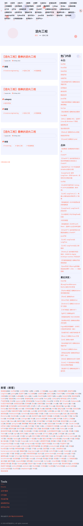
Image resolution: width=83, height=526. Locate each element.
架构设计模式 (5, 464)
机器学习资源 (46, 416)
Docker (51, 436)
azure (30, 434)
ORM (10, 441)
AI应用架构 (18, 6)
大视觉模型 (63, 3)
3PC (35, 426)
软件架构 (68, 15)
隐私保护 (59, 406)
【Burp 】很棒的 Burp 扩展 (70, 336)
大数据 (8, 439)
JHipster (65, 439)
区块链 (27, 404)
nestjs (31, 458)
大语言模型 (73, 3)
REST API (64, 411)
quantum (4, 453)
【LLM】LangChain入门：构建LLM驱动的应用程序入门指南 (70, 196)
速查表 (28, 461)
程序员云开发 (5, 507)
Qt (66, 446)
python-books (49, 453)
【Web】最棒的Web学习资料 (70, 359)
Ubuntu (76, 426)
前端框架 (28, 399)
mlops (48, 401)
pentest (59, 453)
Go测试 (49, 411)
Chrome (23, 426)
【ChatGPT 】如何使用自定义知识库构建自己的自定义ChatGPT (70, 160)
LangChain (4, 394)
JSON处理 (40, 421)
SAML (27, 421)
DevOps (3, 409)
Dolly (69, 428)
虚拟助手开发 (49, 12)
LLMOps (54, 399)
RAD (34, 468)
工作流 (60, 434)
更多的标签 (4, 471)
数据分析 (33, 414)
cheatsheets (37, 461)
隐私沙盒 (60, 409)
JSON (72, 406)
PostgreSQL (39, 401)
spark (39, 448)
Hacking (16, 439)
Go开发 (63, 64)
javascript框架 (40, 419)
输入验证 (4, 441)
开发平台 (39, 18)
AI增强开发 (8, 12)
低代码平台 (35, 416)
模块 (52, 441)
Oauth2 (63, 431)
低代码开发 (41, 411)
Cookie (3, 399)
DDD (68, 461)
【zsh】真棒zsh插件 (67, 340)
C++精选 (62, 458)
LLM (35, 391)
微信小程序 (46, 439)
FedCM (68, 409)
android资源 (16, 466)
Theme (3, 434)
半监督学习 (63, 444)
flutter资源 (59, 466)
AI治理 (39, 6)
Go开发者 (68, 394)
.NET (2, 439)
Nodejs (62, 416)
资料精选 (29, 401)
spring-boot (15, 424)
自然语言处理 (18, 404)
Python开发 (21, 15)
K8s (21, 444)
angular (51, 391)
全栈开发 (64, 78)
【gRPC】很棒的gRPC (68, 313)
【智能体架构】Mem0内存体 (70, 317)
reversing (8, 146)
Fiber (16, 441)
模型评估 (11, 428)
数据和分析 (61, 12)
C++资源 (32, 439)
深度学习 (50, 396)
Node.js (62, 428)
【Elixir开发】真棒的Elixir (69, 300)
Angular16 (4, 421)
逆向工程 (27, 71)
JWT (33, 421)
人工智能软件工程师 (50, 426)
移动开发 (59, 15)
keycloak (37, 434)
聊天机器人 (38, 12)
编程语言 (71, 12)
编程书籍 (10, 461)
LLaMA (33, 411)
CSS (45, 414)
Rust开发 (64, 68)
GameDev (24, 414)
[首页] (1, 10)
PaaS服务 (64, 115)
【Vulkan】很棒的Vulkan (69, 349)
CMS (40, 414)
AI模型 (31, 9)
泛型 (57, 441)
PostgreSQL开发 (6, 444)
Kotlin (28, 416)
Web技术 (65, 396)
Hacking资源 (21, 464)
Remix (69, 426)
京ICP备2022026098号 (16, 516)
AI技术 (20, 3)
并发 (70, 431)
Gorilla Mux (33, 441)
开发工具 (36, 428)
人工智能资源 (71, 458)
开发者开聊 (4, 499)
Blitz (32, 419)
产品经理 (4, 401)
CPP (33, 448)
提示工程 (50, 394)
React (77, 394)
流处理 (45, 448)
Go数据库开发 (44, 441)
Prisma (51, 406)
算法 (36, 409)
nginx (16, 434)
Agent (66, 406)
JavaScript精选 (70, 466)
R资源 (63, 461)
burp (59, 451)
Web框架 (27, 431)
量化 (13, 464)
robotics (70, 456)
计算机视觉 (28, 409)
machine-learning (55, 414)
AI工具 (7, 9)
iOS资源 (43, 466)
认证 (2, 424)
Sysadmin (56, 464)
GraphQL (66, 404)
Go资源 (55, 416)
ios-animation (5, 458)
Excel (2, 419)
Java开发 (41, 15)
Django (58, 436)
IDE (72, 453)
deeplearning (25, 468)
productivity (53, 446)
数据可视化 (12, 409)
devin (17, 419)
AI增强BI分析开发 (51, 9)
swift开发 (57, 456)
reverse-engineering (12, 71)
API (38, 424)
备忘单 (3, 461)
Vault (16, 444)
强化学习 (31, 464)
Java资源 (74, 464)
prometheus (13, 436)
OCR (10, 453)
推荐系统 (4, 414)
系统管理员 (65, 464)
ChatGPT (39, 9)
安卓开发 (24, 458)
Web (10, 456)
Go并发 (47, 421)
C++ (37, 406)
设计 (43, 464)
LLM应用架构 (29, 6)
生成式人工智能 (68, 419)
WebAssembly (14, 414)
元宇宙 (27, 448)
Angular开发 (5, 411)
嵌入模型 (44, 446)
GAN (21, 436)
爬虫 (44, 458)
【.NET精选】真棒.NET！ (69, 310)
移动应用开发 (5, 431)
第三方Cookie (64, 401)
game (22, 453)
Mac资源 (35, 466)
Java (57, 396)
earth (10, 434)
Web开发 (50, 15)
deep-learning (32, 451)
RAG (11, 401)
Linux (55, 404)
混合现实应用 (65, 128)
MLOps (63, 6)
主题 (75, 431)
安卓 (72, 399)
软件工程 (23, 434)
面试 (49, 458)
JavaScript (37, 399)
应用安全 (43, 436)
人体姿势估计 (60, 448)
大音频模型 (8, 6)
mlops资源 (55, 461)
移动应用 (64, 91)
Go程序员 (41, 394)
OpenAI (48, 404)
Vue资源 (51, 466)
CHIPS (30, 426)
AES (71, 439)
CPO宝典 (4, 495)
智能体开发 (28, 12)
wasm (20, 409)
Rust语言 (4, 448)
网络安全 (32, 424)
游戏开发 (73, 414)
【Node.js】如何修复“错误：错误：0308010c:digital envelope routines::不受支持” (70, 254)
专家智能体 (14, 426)
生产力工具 (46, 434)
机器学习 (22, 394)
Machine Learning (69, 436)
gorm (56, 411)
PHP (69, 416)
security (72, 421)
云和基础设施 (18, 18)
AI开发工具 (4, 426)
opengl (66, 453)
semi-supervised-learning (9, 446)
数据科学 (4, 406)
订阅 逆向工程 (5, 162)
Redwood (51, 419)
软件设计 (7, 18)
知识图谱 (4, 436)
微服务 (47, 409)
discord (55, 444)
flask (38, 464)
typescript (19, 401)
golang (13, 394)
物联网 (24, 424)
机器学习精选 (5, 466)
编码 (61, 446)
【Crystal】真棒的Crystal (69, 139)
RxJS (51, 428)
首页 (6, 3)
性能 (48, 464)
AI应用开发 (18, 12)
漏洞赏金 (4, 456)
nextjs (21, 416)
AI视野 (35, 3)
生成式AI (43, 3)
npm (73, 451)
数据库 (25, 456)
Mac (38, 439)
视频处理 (23, 451)
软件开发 (31, 15)
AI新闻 (28, 3)
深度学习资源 (45, 444)
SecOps (63, 108)
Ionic (51, 448)
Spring (27, 436)
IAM (20, 431)
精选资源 (74, 396)
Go (29, 391)
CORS (34, 431)
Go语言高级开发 (22, 406)
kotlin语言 (43, 451)
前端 (70, 446)
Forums (3, 487)
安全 (33, 404)
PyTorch (17, 456)
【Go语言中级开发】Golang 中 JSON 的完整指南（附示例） (70, 187)
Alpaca (12, 421)
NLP (55, 401)
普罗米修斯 (35, 446)
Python (26, 396)
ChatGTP (59, 394)
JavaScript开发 (10, 15)
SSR (56, 428)
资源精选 (38, 71)
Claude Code (73, 424)
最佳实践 (44, 428)
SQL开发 (63, 281)
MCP (53, 409)
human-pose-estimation (9, 451)
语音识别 (76, 409)
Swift (74, 416)
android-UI (26, 466)
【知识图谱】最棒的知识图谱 (70, 112)
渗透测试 (24, 439)
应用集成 (64, 88)
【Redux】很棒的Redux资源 (70, 132)
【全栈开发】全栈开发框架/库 (70, 332)
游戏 (16, 453)
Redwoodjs (75, 401)
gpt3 (54, 434)
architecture (25, 446)
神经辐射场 (18, 448)
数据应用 (64, 95)
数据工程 (48, 456)
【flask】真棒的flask (67, 297)
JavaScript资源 (5, 468)
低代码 (14, 431)
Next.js (46, 399)
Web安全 (14, 416)
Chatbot (66, 451)
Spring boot (29, 444)
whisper (43, 406)
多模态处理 (52, 3)
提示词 (10, 396)
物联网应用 (64, 125)
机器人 (65, 414)
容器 (55, 458)
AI (59, 404)
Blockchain (4, 416)
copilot (62, 426)
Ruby (43, 424)
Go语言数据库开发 (53, 431)
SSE (40, 426)
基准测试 (41, 431)
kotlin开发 (52, 451)
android (19, 399)
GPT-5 (64, 424)
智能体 (11, 399)
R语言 (37, 444)
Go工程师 (31, 394)
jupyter (70, 434)
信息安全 (50, 424)
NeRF (11, 448)
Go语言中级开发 (6, 404)
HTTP (69, 441)
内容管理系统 (30, 453)
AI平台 (14, 9)
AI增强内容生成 (64, 9)
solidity (38, 458)
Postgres (24, 441)
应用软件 (29, 18)
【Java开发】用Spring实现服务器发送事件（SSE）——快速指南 (71, 268)
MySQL (40, 453)
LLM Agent (24, 419)
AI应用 (12, 3)
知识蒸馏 (16, 458)
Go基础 (18, 396)
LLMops (55, 6)
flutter (58, 424)
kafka (71, 411)
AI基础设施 (71, 6)
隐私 (7, 424)
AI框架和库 (22, 9)
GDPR (59, 419)
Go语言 (22, 391)
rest (63, 456)
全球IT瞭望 (4, 491)
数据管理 (47, 6)
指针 (63, 441)
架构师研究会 (5, 503)
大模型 (3, 396)
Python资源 (56, 439)
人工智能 (43, 391)
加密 (76, 439)
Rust (41, 409)
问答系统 (28, 428)
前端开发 (64, 75)
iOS (72, 404)
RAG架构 (9, 419)
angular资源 (20, 461)
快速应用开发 (65, 136)
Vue (33, 396)
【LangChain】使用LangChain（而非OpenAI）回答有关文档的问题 (70, 175)
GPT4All (3, 428)
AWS (32, 406)
